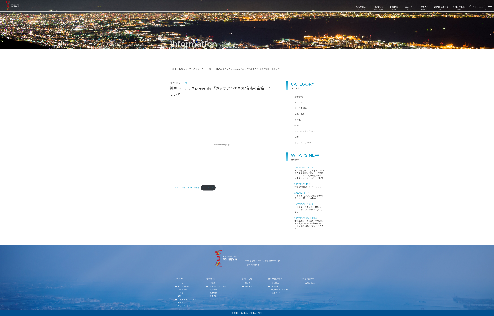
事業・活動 (247, 278)
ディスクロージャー (218, 286)
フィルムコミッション (304, 131)
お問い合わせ (459, 8)
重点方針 (409, 8)
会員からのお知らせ (279, 290)
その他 (297, 120)
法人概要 (213, 290)
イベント (186, 83)
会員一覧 (275, 286)
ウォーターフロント (303, 143)
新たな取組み (300, 108)
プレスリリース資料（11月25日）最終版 (184, 188)
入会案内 (275, 283)
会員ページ (478, 7)
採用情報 (213, 293)
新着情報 (298, 97)
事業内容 (424, 8)
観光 (296, 125)
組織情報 (394, 8)
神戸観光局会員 (441, 8)
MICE (297, 137)
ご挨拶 (212, 283)
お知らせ (378, 8)
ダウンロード (208, 188)
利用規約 (213, 296)
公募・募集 (299, 114)
